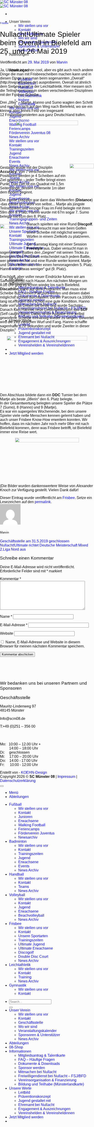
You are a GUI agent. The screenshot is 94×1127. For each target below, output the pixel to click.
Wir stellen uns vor (33, 26)
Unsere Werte (20, 1088)
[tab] (23, 100)
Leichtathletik (20, 965)
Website (6, 633)
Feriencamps (28, 829)
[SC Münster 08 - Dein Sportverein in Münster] (14, 4)
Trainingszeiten (30, 854)
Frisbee (4, 23)
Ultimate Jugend (31, 944)
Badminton (18, 841)
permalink (43, 502)
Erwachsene (28, 821)
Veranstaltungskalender (37, 1031)
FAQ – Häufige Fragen (36, 1059)
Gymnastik (17, 985)
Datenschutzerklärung (18, 781)
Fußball (15, 804)
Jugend (24, 858)
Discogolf (26, 952)
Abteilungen (19, 1043)
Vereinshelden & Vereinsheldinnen (46, 1113)
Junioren (25, 817)
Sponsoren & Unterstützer (39, 1035)
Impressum (66, 777)
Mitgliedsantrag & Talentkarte (41, 1055)
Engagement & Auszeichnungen (44, 1109)
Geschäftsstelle (30, 1022)
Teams (23, 887)
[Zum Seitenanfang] (2, 786)
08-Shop (16, 1047)
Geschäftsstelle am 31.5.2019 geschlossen (34, 541)
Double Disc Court (33, 956)
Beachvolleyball (31, 915)
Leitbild (24, 1092)
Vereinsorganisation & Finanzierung (47, 1080)
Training (24, 977)
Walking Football (31, 825)
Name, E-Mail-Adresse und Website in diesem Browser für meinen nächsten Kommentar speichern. (42, 644)
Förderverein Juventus (36, 833)
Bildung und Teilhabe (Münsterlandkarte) (51, 1084)
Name (6, 616)
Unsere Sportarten (33, 936)
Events (23, 866)
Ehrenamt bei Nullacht (36, 1105)
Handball (16, 874)
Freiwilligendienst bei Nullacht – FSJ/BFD (52, 1076)
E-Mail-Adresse (13, 625)
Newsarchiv (27, 837)
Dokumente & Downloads (39, 1064)
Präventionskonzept (34, 329)
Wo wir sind (27, 1027)
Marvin (62, 62)
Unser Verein (19, 22)
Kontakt (24, 30)
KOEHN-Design (34, 772)
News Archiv (28, 870)
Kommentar (10, 579)
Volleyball (17, 895)
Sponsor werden (31, 1068)
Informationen (20, 1051)
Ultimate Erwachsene (35, 948)
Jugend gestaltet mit (34, 333)
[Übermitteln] (11, 1007)
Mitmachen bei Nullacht (37, 1072)
